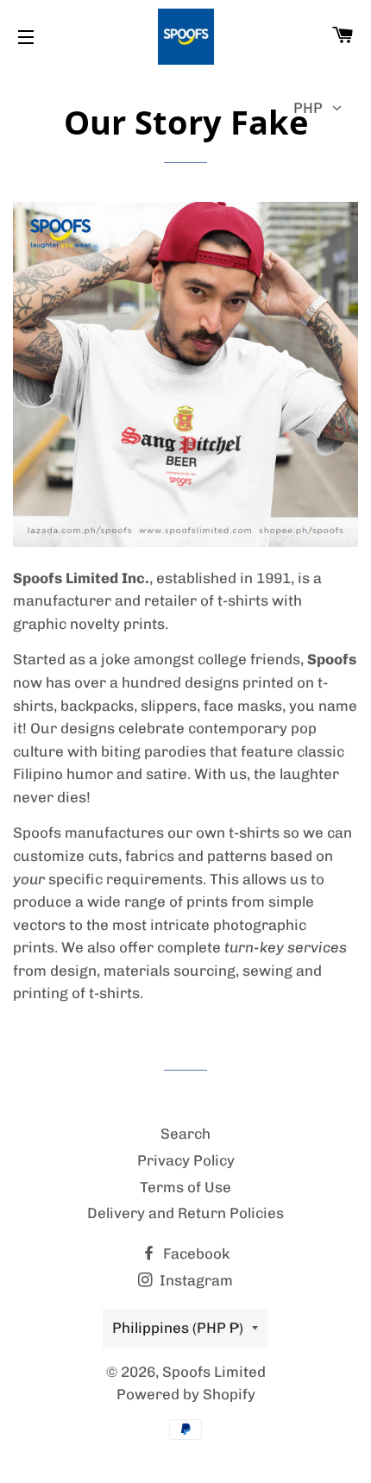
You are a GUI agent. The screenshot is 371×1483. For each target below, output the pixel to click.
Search (185, 1133)
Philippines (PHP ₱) (177, 1327)
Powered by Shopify (185, 1394)
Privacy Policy (186, 1160)
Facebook (195, 1253)
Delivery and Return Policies (185, 1213)
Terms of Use (185, 1187)
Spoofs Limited (214, 1371)
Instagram (194, 1280)
